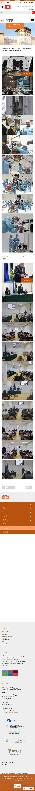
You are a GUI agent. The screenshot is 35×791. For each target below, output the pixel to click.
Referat (5, 520)
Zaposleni (6, 512)
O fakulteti (6, 632)
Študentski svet (20, 6)
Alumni (5, 532)
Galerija (13, 43)
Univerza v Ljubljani (22, 2)
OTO (15, 671)
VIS (26, 6)
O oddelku (6, 504)
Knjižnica (6, 524)
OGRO (10, 671)
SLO (2, 3)
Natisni (29, 487)
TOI (4, 674)
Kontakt (31, 9)
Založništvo (7, 644)
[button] (28, 788)
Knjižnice (6, 639)
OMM (8, 43)
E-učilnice (30, 6)
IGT (10, 674)
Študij (5, 516)
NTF (3, 43)
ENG (8, 3)
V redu (17, 786)
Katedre (6, 508)
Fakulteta (31, 2)
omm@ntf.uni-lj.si (12, 712)
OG (4, 671)
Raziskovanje (7, 636)
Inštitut (5, 641)
